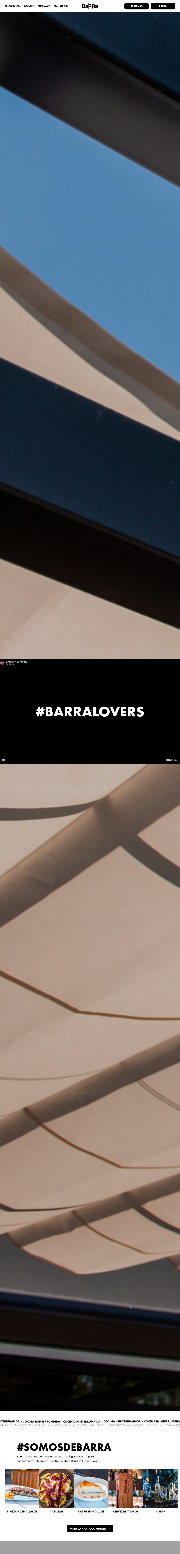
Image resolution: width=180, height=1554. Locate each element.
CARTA (163, 6)
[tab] (91, 1519)
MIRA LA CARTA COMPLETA (88, 1528)
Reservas (137, 6)
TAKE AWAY (44, 6)
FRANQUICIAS (61, 6)
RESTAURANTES (13, 6)
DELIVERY (29, 6)
